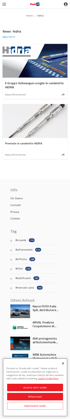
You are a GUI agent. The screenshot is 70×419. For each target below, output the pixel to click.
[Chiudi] (63, 363)
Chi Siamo (16, 198)
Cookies (15, 218)
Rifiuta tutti (35, 396)
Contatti (15, 205)
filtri (23, 269)
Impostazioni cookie (35, 405)
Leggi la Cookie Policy (48, 378)
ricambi (25, 240)
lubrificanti (27, 278)
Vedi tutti (9, 37)
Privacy (14, 212)
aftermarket (28, 250)
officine (25, 259)
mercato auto (29, 287)
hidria (40, 15)
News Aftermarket (15, 94)
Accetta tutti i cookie (35, 387)
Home (29, 15)
